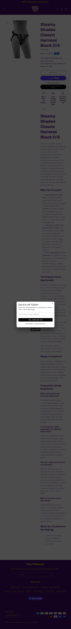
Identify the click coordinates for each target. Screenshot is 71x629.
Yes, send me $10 (35, 320)
